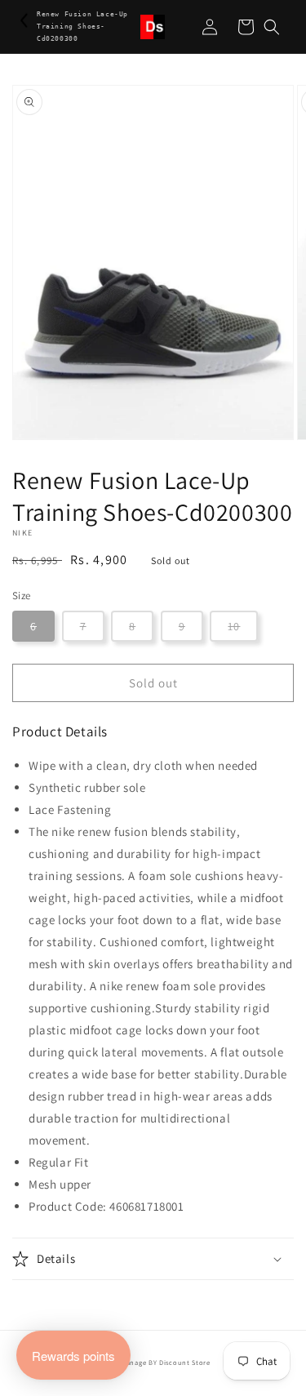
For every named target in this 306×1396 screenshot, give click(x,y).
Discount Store (185, 1362)
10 (234, 626)
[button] (272, 27)
